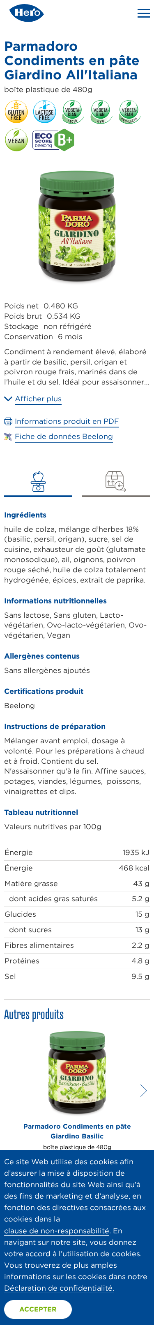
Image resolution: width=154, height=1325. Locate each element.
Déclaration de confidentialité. (59, 1288)
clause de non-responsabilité (56, 1230)
